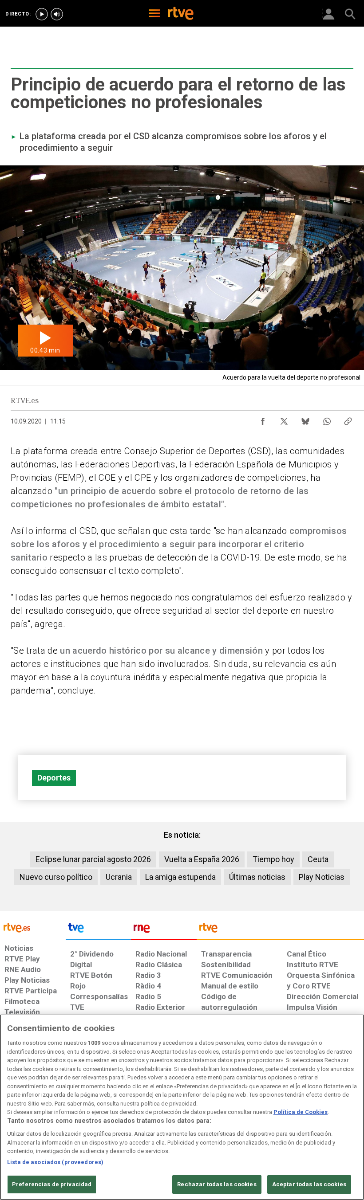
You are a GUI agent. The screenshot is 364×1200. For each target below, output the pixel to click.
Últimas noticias (257, 877)
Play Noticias (321, 877)
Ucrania (119, 877)
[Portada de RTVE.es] (180, 14)
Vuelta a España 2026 (201, 859)
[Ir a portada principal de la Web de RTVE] (33, 927)
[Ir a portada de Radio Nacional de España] (164, 930)
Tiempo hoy (273, 859)
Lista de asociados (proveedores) (55, 1162)
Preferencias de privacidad (51, 1184)
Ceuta (318, 859)
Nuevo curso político (56, 877)
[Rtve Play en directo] (42, 14)
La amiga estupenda (180, 877)
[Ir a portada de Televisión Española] (98, 930)
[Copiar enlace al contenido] (348, 419)
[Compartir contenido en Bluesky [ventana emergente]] (305, 419)
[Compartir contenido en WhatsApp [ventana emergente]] (326, 419)
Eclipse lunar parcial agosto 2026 (93, 859)
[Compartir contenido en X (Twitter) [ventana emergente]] (284, 419)
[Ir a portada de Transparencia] (280, 930)
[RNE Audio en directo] (57, 14)
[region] (182, 1107)
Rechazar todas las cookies (216, 1184)
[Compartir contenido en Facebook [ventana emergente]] (262, 419)
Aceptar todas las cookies (309, 1184)
